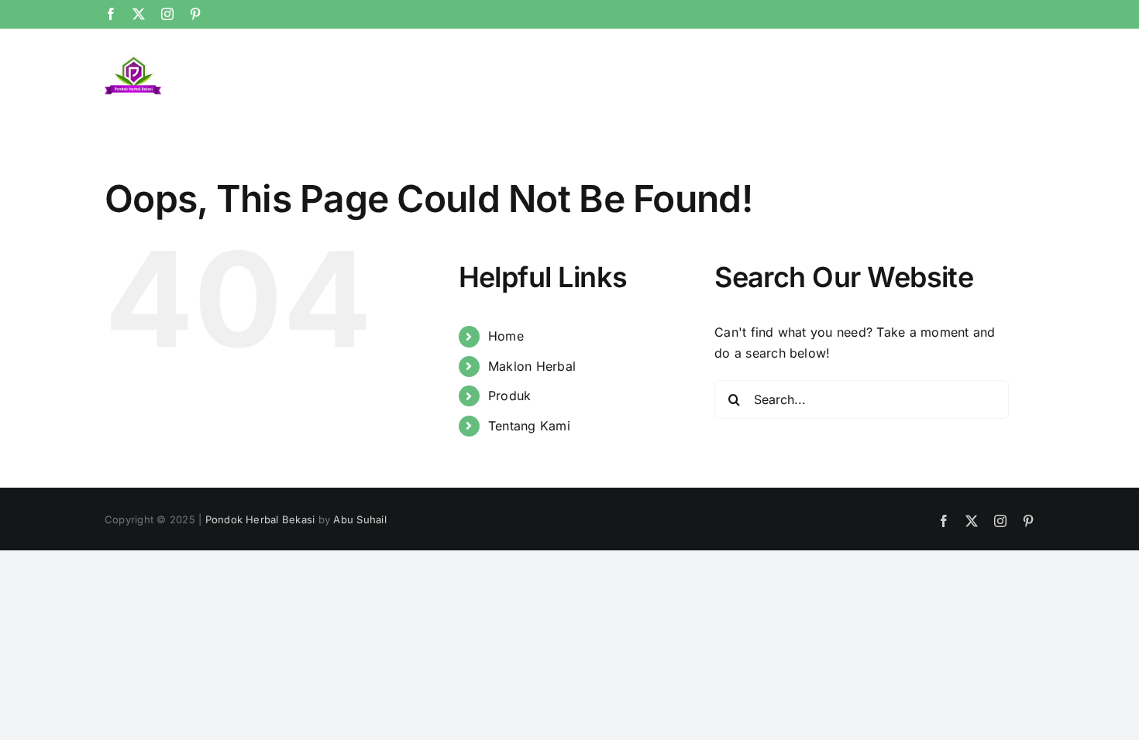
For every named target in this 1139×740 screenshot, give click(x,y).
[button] (1009, 65)
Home (506, 336)
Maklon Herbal (532, 366)
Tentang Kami (529, 425)
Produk (509, 395)
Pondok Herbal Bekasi (260, 519)
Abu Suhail (359, 519)
